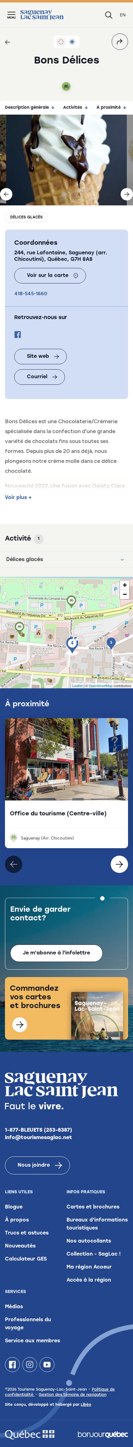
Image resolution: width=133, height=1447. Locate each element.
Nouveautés (20, 1246)
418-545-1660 (30, 293)
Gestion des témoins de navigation (72, 1395)
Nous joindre (34, 1165)
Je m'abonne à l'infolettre (56, 953)
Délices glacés (26, 217)
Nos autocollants (88, 1241)
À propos (17, 1220)
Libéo (86, 1405)
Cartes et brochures (92, 1207)
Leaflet (77, 685)
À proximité (109, 108)
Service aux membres (32, 1341)
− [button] (125, 594)
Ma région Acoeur (89, 1267)
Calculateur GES (26, 1259)
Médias (14, 1306)
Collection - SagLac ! (93, 1254)
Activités (72, 108)
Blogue (14, 1207)
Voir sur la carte (47, 275)
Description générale (27, 108)
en (123, 15)
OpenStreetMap (101, 685)
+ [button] (125, 585)
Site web (38, 356)
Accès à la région (88, 1280)
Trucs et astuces (27, 1233)
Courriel (37, 377)
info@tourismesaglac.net (38, 1137)
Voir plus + (18, 497)
